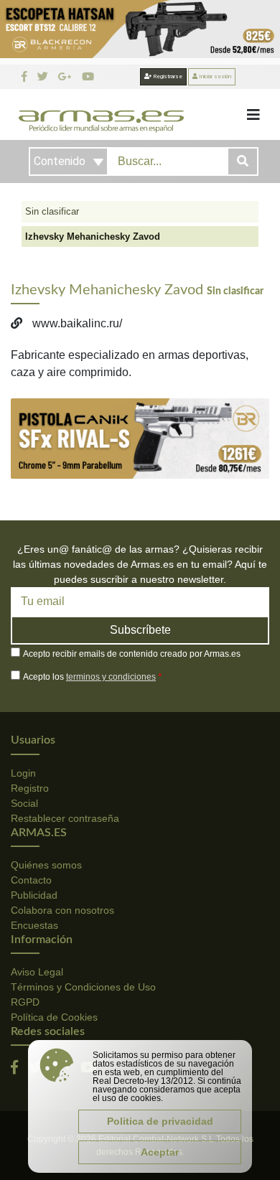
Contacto (31, 880)
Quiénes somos (46, 865)
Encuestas (34, 925)
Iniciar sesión (214, 76)
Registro (30, 788)
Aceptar (160, 1152)
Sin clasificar (52, 211)
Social (24, 803)
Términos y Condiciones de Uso (83, 987)
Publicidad (34, 895)
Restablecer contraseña (65, 818)
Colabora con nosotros (62, 910)
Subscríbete (140, 630)
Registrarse (166, 76)
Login (23, 773)
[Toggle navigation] (253, 115)
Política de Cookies (54, 1017)
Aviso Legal (37, 972)
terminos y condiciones (111, 677)
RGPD (25, 1002)
